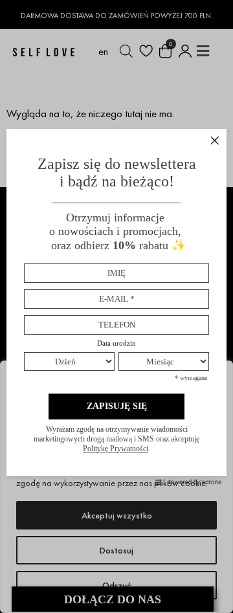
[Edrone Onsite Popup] (116, 306)
